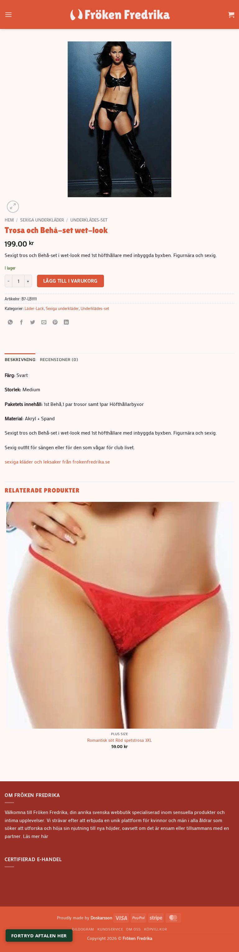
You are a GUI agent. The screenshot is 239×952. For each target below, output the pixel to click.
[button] (8, 14)
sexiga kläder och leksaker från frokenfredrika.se (57, 461)
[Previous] (8, 770)
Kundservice (110, 928)
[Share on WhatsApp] (10, 322)
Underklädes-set (88, 220)
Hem (9, 220)
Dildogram (83, 928)
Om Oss (133, 928)
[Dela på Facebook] (21, 322)
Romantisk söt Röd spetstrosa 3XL (119, 740)
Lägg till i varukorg (70, 281)
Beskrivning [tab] (20, 359)
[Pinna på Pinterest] (55, 322)
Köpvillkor (155, 928)
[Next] (28, 203)
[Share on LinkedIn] (66, 322)
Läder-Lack (34, 308)
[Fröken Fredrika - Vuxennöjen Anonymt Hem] (119, 14)
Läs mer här (35, 836)
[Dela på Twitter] (33, 322)
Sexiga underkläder (42, 220)
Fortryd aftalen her (39, 935)
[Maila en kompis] (44, 322)
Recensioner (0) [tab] (59, 359)
